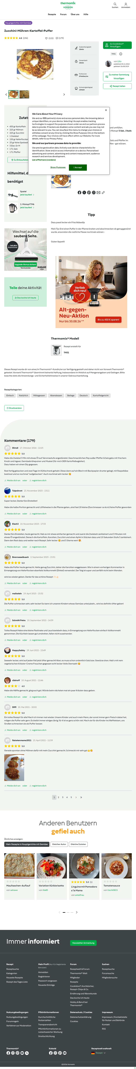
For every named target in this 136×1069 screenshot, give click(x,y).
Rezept (9, 964)
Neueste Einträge (46, 985)
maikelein (17, 593)
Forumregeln (12, 1021)
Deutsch (84, 395)
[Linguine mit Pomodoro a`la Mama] (84, 865)
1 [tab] (64, 912)
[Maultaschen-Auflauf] (19, 865)
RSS (104, 1029)
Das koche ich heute (79, 998)
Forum (73, 964)
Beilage (70, 395)
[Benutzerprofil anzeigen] (108, 63)
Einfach (10, 395)
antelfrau (79, 895)
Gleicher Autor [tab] (59, 844)
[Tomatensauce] (116, 865)
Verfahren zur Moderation (18, 1025)
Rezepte (74, 982)
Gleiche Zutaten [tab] (78, 844)
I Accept (78, 167)
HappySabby (18, 650)
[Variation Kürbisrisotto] (52, 865)
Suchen (105, 964)
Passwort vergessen (47, 981)
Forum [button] (63, 14)
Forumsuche (108, 973)
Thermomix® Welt (78, 973)
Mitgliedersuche (109, 977)
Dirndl (15, 448)
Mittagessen (39, 395)
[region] (69, 141)
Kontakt (106, 1024)
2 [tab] (68, 912)
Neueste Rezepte (14, 977)
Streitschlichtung (46, 1036)
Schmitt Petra (19, 620)
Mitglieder (75, 977)
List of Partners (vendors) (44, 160)
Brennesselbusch (20, 557)
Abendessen (56, 395)
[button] (115, 5)
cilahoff (16, 680)
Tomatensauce (112, 885)
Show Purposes (58, 167)
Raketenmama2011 (21, 740)
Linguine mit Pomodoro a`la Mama (84, 888)
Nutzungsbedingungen (17, 1017)
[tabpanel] (68, 884)
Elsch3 (15, 524)
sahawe (14, 890)
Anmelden (43, 972)
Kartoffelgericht (101, 395)
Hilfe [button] (86, 14)
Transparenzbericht (47, 1024)
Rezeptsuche (12, 969)
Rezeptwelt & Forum (80, 969)
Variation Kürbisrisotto (51, 885)
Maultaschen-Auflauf (18, 885)
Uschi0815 (113, 890)
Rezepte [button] (52, 14)
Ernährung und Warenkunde (83, 993)
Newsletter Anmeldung (83, 943)
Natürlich (23, 395)
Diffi (14, 707)
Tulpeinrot (17, 490)
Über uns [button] (75, 14)
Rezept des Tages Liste (17, 982)
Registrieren (44, 976)
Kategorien (11, 973)
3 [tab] (72, 912)
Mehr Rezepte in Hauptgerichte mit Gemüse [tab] (27, 844)
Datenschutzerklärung (80, 1017)
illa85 (45, 890)
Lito (119, 61)
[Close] (106, 110)
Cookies (74, 1021)
